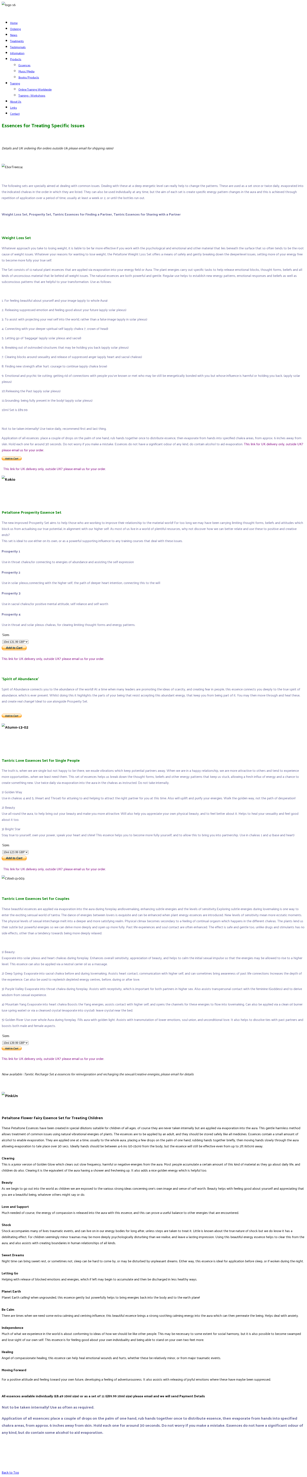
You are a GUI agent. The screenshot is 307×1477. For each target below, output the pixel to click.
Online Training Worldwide (35, 89)
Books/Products (28, 77)
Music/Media (26, 71)
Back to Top (10, 1472)
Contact (15, 113)
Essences (24, 65)
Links (13, 107)
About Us (15, 101)
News (13, 35)
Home (14, 22)
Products (15, 59)
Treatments (17, 41)
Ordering (15, 29)
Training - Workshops (31, 95)
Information (17, 53)
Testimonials (18, 47)
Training (15, 83)
